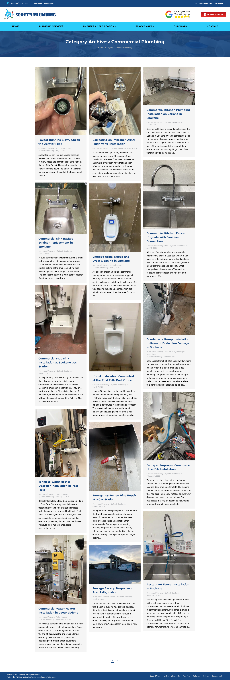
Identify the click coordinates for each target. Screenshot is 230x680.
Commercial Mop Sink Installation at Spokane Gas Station (57, 362)
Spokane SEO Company (47, 677)
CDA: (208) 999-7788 (19, 3)
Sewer (112, 597)
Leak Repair (180, 352)
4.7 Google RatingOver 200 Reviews (182, 12)
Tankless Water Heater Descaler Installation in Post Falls (58, 485)
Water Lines (151, 354)
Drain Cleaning (115, 265)
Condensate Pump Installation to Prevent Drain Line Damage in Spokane (168, 343)
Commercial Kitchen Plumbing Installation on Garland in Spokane (168, 114)
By (46, 151)
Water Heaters (61, 494)
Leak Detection (169, 352)
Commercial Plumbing (56, 148)
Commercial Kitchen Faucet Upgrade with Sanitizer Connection (166, 237)
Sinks (67, 148)
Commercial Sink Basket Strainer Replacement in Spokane (55, 242)
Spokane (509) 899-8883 (44, 3)
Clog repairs (42, 148)
